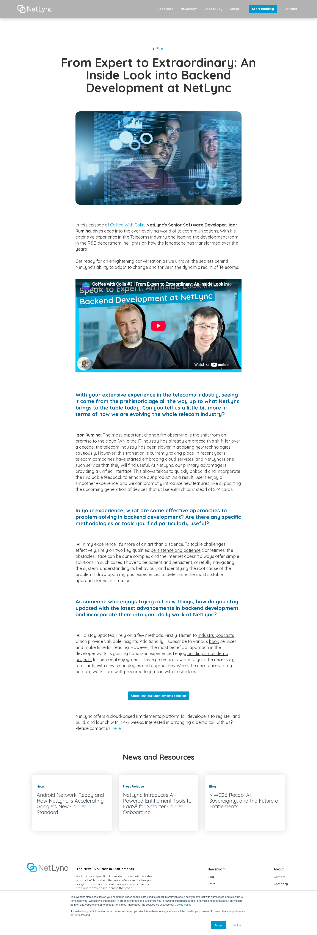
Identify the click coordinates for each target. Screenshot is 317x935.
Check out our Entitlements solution (158, 696)
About (234, 9)
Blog (159, 48)
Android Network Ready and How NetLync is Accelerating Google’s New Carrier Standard (70, 803)
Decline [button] (237, 925)
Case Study (214, 9)
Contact (291, 9)
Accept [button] (219, 925)
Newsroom (189, 9)
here (116, 728)
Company (281, 884)
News (211, 884)
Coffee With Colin (127, 225)
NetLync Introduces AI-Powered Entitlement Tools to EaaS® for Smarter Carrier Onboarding (157, 803)
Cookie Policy (183, 904)
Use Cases (165, 9)
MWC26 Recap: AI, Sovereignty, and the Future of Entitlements (244, 801)
